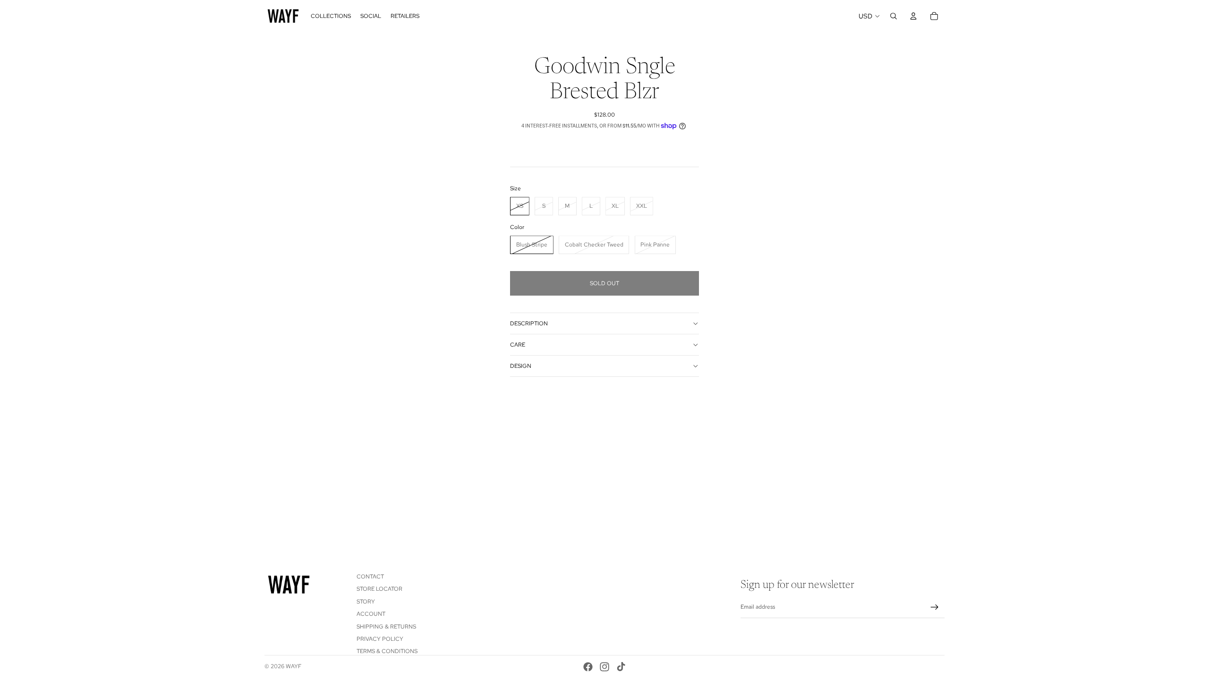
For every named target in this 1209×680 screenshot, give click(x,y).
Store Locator (379, 589)
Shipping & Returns (386, 626)
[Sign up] (935, 607)
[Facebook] (588, 666)
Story (366, 601)
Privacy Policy (380, 639)
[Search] (893, 16)
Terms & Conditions (387, 651)
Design (520, 366)
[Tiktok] (621, 666)
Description (529, 323)
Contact (370, 576)
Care (517, 344)
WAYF (293, 666)
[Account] (913, 16)
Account (371, 614)
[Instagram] (604, 666)
